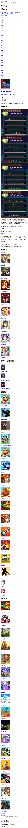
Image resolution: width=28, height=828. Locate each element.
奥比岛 (8, 12)
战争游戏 (6, 94)
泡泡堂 (11, 13)
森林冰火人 (3, 13)
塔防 (11, 226)
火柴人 (8, 13)
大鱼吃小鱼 (24, 12)
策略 (21, 226)
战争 (19, 226)
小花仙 (15, 13)
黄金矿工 (12, 12)
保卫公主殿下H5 (6, 91)
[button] (3, 826)
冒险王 (2, 12)
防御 (16, 226)
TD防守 (13, 226)
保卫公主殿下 (6, 226)
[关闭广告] (1, 818)
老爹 (5, 12)
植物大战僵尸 (18, 12)
